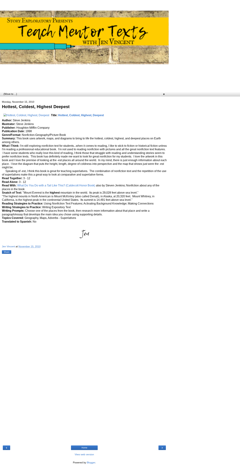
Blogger (91, 462)
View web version (84, 454)
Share (6, 252)
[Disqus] (84, 303)
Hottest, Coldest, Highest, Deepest (81, 115)
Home (84, 448)
